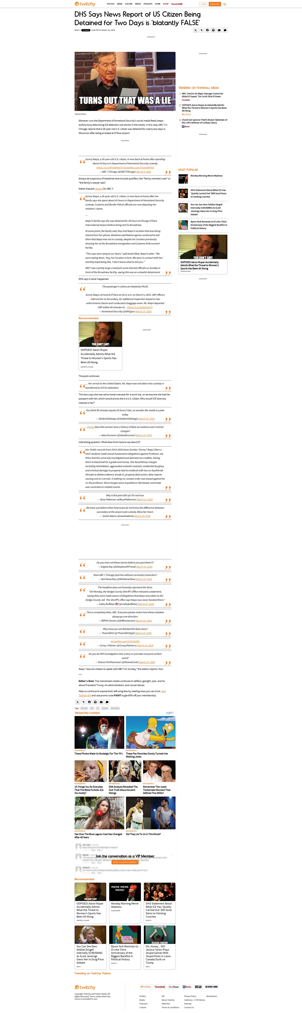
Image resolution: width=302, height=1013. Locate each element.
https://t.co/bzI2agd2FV (139, 307)
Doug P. (148, 920)
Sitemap (187, 1004)
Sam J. (79, 967)
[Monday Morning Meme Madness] (125, 892)
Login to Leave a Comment (125, 862)
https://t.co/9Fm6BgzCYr (109, 167)
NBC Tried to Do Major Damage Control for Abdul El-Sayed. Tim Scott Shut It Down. (202, 95)
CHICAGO (84, 708)
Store (157, 4)
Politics (110, 4)
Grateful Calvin (87, 367)
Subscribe (215, 4)
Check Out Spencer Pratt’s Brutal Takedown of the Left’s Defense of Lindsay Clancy (204, 121)
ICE (98, 708)
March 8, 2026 (143, 172)
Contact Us (189, 1008)
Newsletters (211, 996)
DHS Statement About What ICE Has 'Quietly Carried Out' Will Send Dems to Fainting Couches (159, 910)
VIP (163, 996)
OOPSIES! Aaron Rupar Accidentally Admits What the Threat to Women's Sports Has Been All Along (90, 910)
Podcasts (148, 4)
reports (99, 189)
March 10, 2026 (143, 311)
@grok (90, 427)
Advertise (166, 1004)
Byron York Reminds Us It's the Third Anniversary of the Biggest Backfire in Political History (124, 953)
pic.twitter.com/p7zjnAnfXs (125, 641)
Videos (138, 4)
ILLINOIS (105, 708)
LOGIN (203, 4)
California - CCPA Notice (194, 1000)
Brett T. (78, 30)
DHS (92, 708)
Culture (128, 4)
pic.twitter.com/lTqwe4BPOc (138, 167)
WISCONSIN (115, 708)
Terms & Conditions (170, 1008)
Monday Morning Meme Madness (206, 176)
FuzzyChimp (115, 911)
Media (119, 4)
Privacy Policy (190, 996)
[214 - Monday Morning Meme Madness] (183, 179)
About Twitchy (168, 1000)
